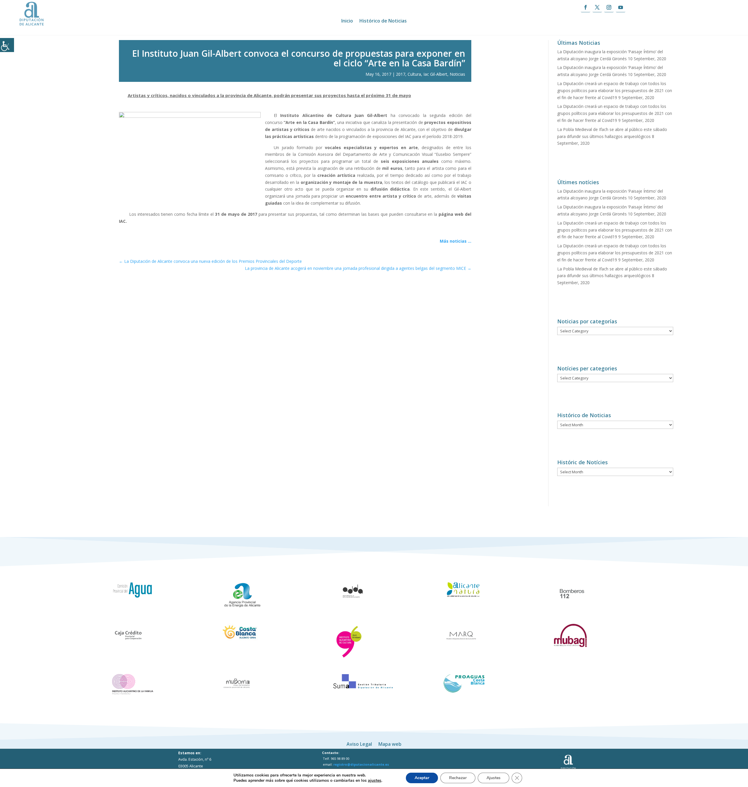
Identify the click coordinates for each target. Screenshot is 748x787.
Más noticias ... (455, 241)
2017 (400, 74)
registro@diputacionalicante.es (361, 764)
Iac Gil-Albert (435, 74)
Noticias (457, 74)
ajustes (374, 780)
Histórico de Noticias (383, 21)
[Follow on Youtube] (620, 7)
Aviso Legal (359, 743)
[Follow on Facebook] (585, 7)
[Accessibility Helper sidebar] (7, 45)
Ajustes (493, 778)
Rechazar (458, 778)
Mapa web (389, 743)
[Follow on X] (597, 7)
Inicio (347, 21)
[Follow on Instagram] (609, 7)
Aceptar (422, 778)
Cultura (414, 74)
